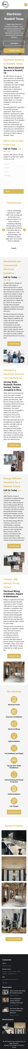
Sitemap (6, 1045)
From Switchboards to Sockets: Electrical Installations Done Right (16, 1001)
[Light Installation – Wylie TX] (20, 1028)
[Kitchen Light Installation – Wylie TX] (8, 1028)
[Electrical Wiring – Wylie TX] (8, 1034)
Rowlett (17, 384)
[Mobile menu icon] (25, 4)
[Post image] (14, 842)
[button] (3, 229)
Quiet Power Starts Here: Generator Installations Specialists (16, 1010)
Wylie (14, 382)
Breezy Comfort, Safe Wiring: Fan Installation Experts (17, 992)
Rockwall (8, 384)
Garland (7, 387)
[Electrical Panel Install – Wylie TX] (20, 1034)
